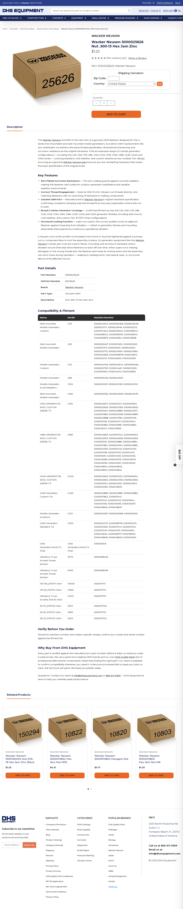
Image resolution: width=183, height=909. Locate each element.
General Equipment (117, 876)
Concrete (81, 840)
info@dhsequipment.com (88, 675)
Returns (49, 855)
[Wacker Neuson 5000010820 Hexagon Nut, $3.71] (112, 727)
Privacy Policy (52, 897)
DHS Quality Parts (125, 657)
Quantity (98, 97)
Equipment (82, 845)
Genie (111, 835)
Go (160, 83)
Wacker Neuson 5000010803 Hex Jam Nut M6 (149, 759)
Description (15, 126)
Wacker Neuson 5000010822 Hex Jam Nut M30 (61, 759)
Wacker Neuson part (75, 162)
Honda (111, 881)
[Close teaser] (175, 465)
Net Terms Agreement (56, 887)
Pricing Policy (52, 866)
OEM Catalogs (83, 824)
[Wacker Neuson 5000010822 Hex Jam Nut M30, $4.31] (67, 727)
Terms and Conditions (56, 892)
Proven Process (53, 871)
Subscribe (29, 845)
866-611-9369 (113, 675)
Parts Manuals (165, 3)
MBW (110, 871)
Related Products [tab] (19, 694)
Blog (48, 835)
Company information (56, 824)
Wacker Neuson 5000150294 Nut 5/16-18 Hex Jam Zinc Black (20, 759)
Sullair (111, 855)
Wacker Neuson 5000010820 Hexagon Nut (111, 757)
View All (113, 887)
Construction (83, 835)
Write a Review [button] (137, 58)
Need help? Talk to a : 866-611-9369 (22, 3)
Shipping (50, 850)
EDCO (111, 861)
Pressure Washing (85, 855)
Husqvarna (113, 845)
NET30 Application (54, 881)
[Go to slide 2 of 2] (91, 789)
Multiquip (112, 830)
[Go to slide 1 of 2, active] (88, 789)
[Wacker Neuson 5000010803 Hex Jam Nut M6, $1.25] (156, 727)
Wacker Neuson (52, 140)
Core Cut (112, 866)
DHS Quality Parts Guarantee (59, 876)
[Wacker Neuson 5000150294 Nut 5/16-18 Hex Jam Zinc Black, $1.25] (23, 727)
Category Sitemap (54, 845)
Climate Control (84, 861)
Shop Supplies (83, 830)
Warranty (50, 861)
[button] (179, 454)
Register (144, 10)
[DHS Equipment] (9, 819)
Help (177, 3)
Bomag (111, 840)
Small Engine (83, 850)
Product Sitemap (54, 840)
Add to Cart (22, 775)
